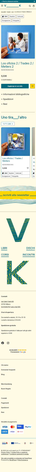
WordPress (12, 460)
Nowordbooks (7, 70)
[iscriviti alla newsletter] (18, 195)
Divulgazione (6, 20)
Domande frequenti (8, 370)
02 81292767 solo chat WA (10, 307)
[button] (32, 86)
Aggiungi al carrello (15, 86)
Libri (4, 248)
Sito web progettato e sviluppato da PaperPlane (16, 458)
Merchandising (6, 384)
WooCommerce (23, 460)
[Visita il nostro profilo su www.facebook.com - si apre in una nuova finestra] (2, 342)
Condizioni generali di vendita (19, 454)
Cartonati (20, 16)
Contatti (4, 398)
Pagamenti (5, 403)
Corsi (5, 254)
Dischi (30, 248)
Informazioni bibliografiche (16, 94)
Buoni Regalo (6, 389)
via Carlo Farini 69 (7, 301)
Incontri (29, 254)
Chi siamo (4, 365)
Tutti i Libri (7, 124)
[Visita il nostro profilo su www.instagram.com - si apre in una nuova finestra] (8, 342)
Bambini (12, 16)
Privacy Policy (5, 452)
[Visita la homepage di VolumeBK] (12, 6)
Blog (3, 374)
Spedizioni (8, 99)
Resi (5, 104)
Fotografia (16, 20)
